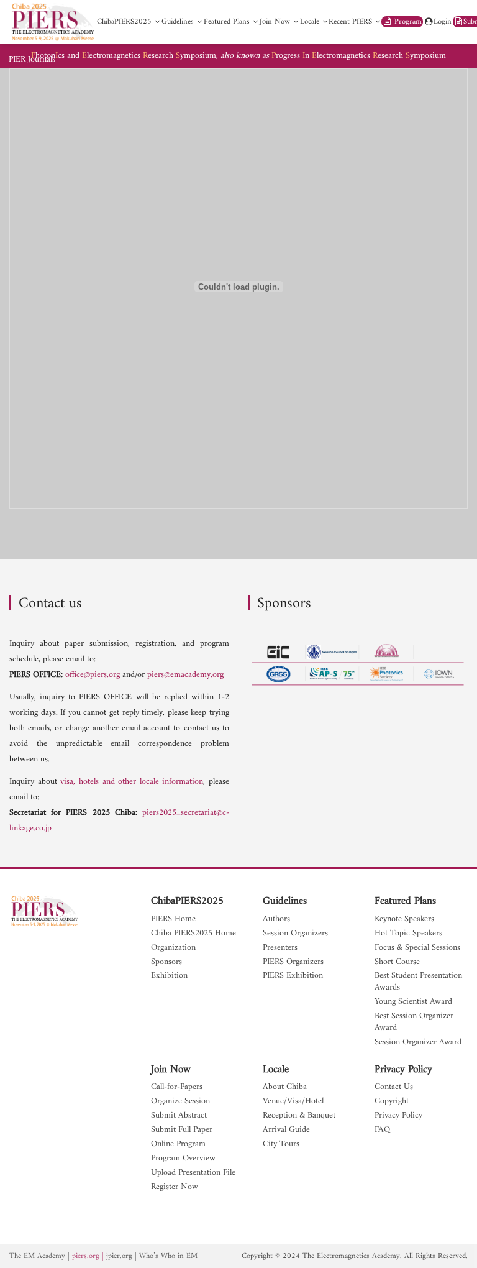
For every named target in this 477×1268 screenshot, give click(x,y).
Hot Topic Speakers (408, 934)
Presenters (280, 948)
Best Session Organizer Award (414, 1022)
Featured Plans (405, 901)
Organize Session (180, 1102)
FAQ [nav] (382, 1130)
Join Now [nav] (275, 22)
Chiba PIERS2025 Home (193, 934)
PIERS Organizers (293, 962)
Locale (276, 1069)
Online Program (178, 1144)
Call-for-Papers (176, 1087)
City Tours (281, 1144)
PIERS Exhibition (293, 976)
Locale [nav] (309, 22)
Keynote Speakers (404, 919)
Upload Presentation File (193, 1173)
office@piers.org (92, 674)
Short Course (397, 962)
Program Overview (183, 1159)
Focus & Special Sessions (417, 948)
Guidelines (285, 901)
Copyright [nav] (392, 1102)
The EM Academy (37, 1256)
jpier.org (119, 1256)
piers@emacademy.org (185, 674)
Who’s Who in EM (168, 1256)
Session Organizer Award (418, 1043)
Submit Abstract (179, 1116)
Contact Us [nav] (394, 1087)
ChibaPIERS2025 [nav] (124, 22)
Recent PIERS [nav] (350, 22)
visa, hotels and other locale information (131, 781)
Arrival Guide (286, 1130)
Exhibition (169, 976)
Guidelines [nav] (177, 22)
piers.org (85, 1256)
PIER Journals (32, 59)
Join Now (171, 1069)
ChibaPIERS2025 (187, 901)
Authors (276, 919)
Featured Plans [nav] (227, 22)
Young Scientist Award (413, 1002)
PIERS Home (173, 919)
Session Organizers (295, 934)
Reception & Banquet (299, 1116)
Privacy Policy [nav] (398, 1116)
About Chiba (285, 1087)
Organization (173, 948)
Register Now (174, 1187)
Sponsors (166, 962)
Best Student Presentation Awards (418, 982)
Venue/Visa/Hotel (293, 1102)
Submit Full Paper (181, 1130)
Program (407, 21)
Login (443, 21)
